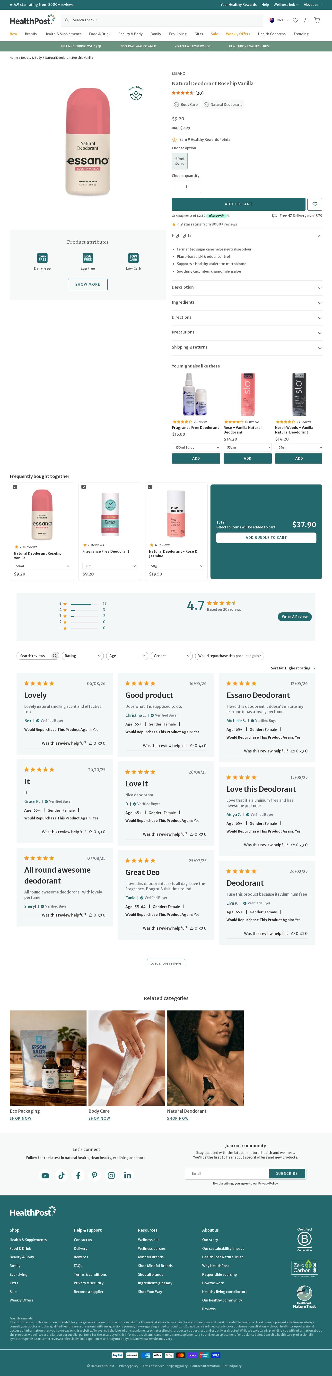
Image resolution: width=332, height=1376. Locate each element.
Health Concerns (272, 34)
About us (311, 4)
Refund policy (232, 1366)
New (13, 34)
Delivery (80, 1248)
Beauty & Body (130, 34)
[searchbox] (33, 655)
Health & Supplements (62, 34)
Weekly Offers (238, 34)
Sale (214, 34)
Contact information (205, 1366)
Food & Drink (100, 34)
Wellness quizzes (152, 1248)
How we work (213, 1283)
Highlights (182, 235)
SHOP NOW (20, 1118)
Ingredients (183, 302)
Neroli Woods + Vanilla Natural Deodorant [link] (294, 430)
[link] (196, 395)
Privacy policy (128, 1366)
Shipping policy (177, 1366)
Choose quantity (186, 176)
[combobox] (162, 20)
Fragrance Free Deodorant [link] (195, 427)
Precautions (183, 332)
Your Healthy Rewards (239, 4)
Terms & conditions (90, 1274)
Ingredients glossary (155, 1283)
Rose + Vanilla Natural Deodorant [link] (243, 430)
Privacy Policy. (268, 1183)
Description (183, 287)
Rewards (81, 1257)
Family (155, 34)
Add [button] (196, 458)
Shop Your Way (150, 1292)
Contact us (83, 1240)
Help (265, 4)
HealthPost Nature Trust (222, 1257)
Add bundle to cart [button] (266, 537)
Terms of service (152, 1366)
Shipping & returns (189, 347)
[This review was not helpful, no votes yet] (100, 743)
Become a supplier (89, 1292)
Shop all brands (150, 1274)
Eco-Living (178, 34)
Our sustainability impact (223, 1248)
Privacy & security (89, 1283)
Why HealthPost (215, 1266)
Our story (210, 1240)
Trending (301, 34)
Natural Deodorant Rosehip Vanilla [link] (37, 555)
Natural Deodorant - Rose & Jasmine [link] (173, 554)
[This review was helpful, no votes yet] (90, 743)
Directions (181, 317)
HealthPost (106, 1366)
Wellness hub (284, 4)
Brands (31, 34)
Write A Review (295, 617)
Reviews (209, 1309)
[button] (295, 20)
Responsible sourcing (219, 1274)
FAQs (78, 1266)
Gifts (198, 34)
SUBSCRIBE (287, 1173)
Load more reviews (166, 963)
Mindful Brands (151, 1257)
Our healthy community (222, 1300)
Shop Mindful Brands (155, 1266)
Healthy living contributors (224, 1292)
